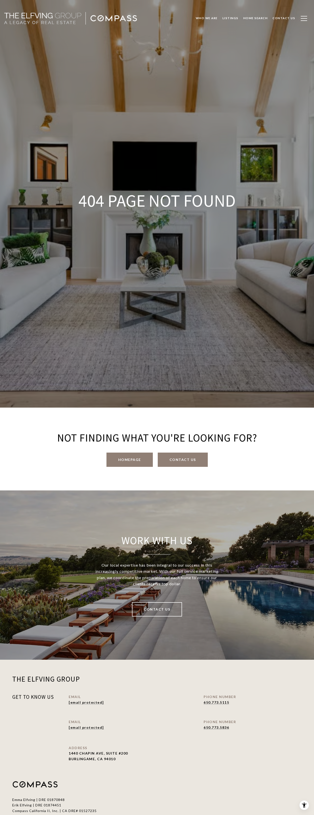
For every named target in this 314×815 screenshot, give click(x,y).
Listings (230, 18)
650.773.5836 (216, 727)
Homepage (129, 460)
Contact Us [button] (183, 460)
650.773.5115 (216, 702)
